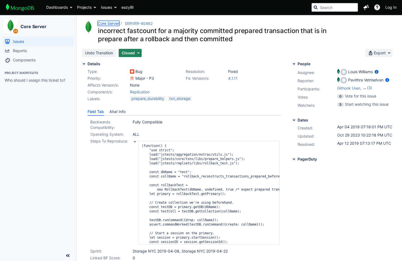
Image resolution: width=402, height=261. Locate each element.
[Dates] (294, 120)
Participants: (309, 89)
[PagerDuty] (294, 159)
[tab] (96, 112)
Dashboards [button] (57, 7)
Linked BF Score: (105, 258)
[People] (294, 64)
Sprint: (96, 251)
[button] (366, 7)
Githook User (348, 88)
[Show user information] (376, 71)
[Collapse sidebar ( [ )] (68, 255)
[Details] (84, 64)
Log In (391, 7)
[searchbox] (334, 7)
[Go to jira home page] (20, 7)
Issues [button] (106, 7)
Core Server (33, 26)
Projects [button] (84, 7)
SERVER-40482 (139, 23)
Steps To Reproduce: (109, 141)
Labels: (94, 98)
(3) (369, 87)
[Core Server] (10, 25)
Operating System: (107, 134)
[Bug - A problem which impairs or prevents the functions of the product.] (132, 71)
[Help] (377, 7)
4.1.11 (233, 78)
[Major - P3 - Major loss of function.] (132, 78)
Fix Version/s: (197, 78)
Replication (140, 92)
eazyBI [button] (127, 7)
